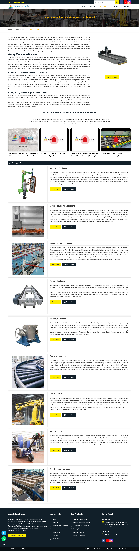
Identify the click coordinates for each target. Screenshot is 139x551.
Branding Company (125, 549)
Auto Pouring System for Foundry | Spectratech (54, 154)
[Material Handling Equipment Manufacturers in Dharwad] (27, 221)
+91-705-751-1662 (17, 2)
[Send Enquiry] (3, 544)
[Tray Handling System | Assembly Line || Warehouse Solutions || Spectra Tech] (23, 139)
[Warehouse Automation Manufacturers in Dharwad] (27, 484)
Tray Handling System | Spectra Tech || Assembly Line (116, 154)
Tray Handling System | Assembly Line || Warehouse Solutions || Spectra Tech (23, 154)
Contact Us (125, 6)
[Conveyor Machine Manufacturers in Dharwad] (27, 372)
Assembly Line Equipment (61, 243)
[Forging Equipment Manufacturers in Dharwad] (27, 296)
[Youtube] (125, 2)
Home (84, 6)
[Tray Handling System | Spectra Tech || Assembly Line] (116, 139)
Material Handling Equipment (62, 206)
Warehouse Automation (60, 469)
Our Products (104, 6)
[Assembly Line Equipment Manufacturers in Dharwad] (27, 259)
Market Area (56, 538)
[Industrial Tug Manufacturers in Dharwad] (27, 447)
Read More (55, 189)
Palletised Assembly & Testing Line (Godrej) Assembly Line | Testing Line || (85, 154)
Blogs (116, 6)
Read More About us (17, 535)
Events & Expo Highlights (60, 526)
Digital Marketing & (113, 549)
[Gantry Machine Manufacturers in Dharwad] (112, 55)
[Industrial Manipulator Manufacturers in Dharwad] (27, 184)
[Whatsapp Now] (3, 538)
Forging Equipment (58, 281)
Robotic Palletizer (57, 394)
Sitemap (55, 535)
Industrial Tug (56, 431)
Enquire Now (113, 77)
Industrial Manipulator (59, 168)
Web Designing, (102, 549)
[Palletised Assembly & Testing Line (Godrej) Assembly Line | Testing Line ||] (85, 139)
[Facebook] (121, 2)
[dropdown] (109, 6)
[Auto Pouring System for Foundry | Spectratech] (54, 139)
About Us (92, 6)
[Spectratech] (22, 7)
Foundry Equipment (58, 318)
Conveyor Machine (58, 356)
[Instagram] (129, 2)
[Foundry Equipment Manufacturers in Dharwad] (27, 334)
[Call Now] (3, 533)
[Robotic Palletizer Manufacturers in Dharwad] (27, 409)
